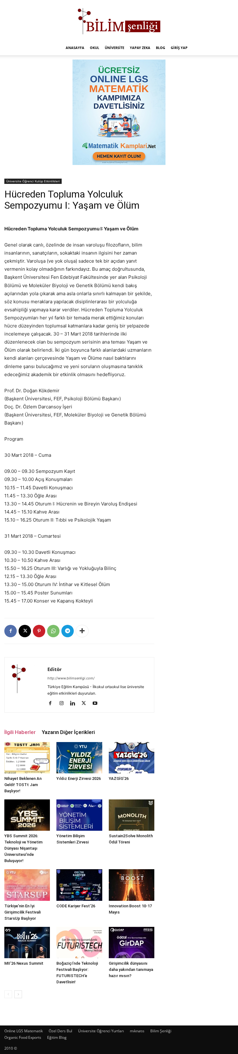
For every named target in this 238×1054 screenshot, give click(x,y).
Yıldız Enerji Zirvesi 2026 (78, 778)
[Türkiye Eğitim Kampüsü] (119, 20)
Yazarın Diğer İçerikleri (68, 732)
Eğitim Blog (57, 1037)
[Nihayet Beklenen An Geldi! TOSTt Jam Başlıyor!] (27, 757)
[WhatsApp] (53, 631)
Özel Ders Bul (60, 1031)
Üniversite (114, 47)
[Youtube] (97, 703)
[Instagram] (64, 703)
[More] (82, 631)
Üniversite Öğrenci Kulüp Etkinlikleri (33, 181)
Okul (94, 47)
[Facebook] (10, 631)
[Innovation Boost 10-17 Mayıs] (131, 885)
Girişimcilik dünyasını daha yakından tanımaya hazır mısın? (131, 969)
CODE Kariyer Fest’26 (75, 906)
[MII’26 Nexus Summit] (27, 942)
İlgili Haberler (20, 732)
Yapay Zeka (140, 47)
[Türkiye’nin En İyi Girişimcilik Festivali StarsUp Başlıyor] (27, 885)
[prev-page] (8, 994)
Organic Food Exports (22, 1037)
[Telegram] (67, 631)
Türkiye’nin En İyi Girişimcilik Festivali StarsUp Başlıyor (22, 912)
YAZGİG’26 (119, 778)
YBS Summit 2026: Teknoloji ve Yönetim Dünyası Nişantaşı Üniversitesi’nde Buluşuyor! (23, 848)
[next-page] (18, 994)
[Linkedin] (75, 703)
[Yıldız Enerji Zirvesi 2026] (79, 757)
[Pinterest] (39, 631)
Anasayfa (75, 47)
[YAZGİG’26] (131, 757)
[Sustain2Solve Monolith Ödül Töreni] (131, 815)
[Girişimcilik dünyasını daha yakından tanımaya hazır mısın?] (131, 942)
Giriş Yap (179, 47)
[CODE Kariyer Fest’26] (79, 885)
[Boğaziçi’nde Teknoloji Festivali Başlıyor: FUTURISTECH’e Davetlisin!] (79, 942)
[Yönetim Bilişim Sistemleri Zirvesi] (79, 815)
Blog (160, 47)
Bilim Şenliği (160, 1031)
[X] (25, 631)
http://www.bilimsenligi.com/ (71, 678)
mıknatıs (137, 1031)
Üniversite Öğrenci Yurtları (101, 1031)
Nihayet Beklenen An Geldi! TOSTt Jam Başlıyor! (23, 784)
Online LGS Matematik (23, 1031)
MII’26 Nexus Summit (23, 963)
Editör (54, 669)
